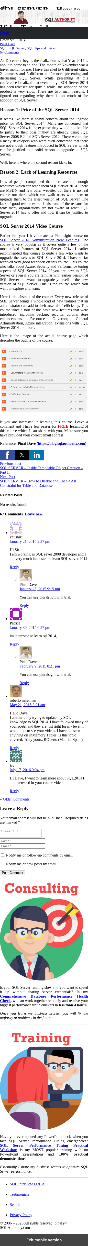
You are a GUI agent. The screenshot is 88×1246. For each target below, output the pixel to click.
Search (15, 1204)
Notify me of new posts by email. (31, 864)
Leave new (34, 514)
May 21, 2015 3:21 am (27, 705)
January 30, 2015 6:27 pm (30, 627)
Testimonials (19, 1194)
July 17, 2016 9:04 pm (27, 770)
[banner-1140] (44, 23)
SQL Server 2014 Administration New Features (39, 240)
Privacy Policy (21, 1215)
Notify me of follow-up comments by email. (40, 855)
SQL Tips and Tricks (41, 48)
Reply (14, 567)
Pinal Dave (7, 44)
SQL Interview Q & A (27, 1184)
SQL (3, 48)
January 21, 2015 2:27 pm (30, 541)
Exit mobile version (44, 1239)
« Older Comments (14, 799)
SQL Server (17, 48)
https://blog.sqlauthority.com (61, 443)
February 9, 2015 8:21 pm (40, 666)
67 (9, 52)
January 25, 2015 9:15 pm (40, 589)
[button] (7, 455)
